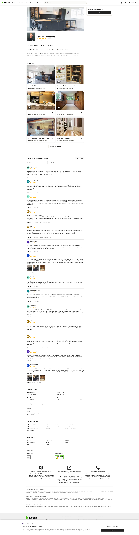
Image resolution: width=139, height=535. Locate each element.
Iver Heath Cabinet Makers (103, 491)
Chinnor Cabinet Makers (78, 491)
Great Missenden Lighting (32, 498)
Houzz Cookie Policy (53, 530)
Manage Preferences (112, 526)
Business (42, 49)
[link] (30, 189)
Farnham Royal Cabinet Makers (59, 492)
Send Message (99, 12)
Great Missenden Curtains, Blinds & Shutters (93, 499)
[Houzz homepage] (5, 2)
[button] (57, 162)
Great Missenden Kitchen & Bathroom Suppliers (49, 498)
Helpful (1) (30, 192)
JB (28, 242)
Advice (39, 2)
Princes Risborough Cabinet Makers (34, 491)
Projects (35, 49)
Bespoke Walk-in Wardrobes (80, 506)
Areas (53, 49)
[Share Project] (52, 85)
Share (43, 45)
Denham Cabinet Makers (72, 492)
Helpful (29, 177)
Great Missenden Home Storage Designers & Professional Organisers (66, 499)
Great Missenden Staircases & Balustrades (84, 498)
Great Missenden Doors (99, 498)
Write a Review (79, 158)
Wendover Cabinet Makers (49, 491)
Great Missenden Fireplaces (67, 498)
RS (28, 168)
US (28, 211)
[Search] (45, 2)
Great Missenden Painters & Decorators (45, 501)
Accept (113, 530)
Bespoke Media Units (101, 506)
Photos (13, 2)
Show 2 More (30, 430)
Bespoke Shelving (91, 506)
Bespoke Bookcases (44, 506)
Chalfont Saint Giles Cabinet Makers (64, 491)
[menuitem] (14, 3)
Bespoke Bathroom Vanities (32, 506)
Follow (81, 399)
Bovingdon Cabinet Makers (90, 491)
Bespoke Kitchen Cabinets (67, 506)
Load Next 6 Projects (55, 146)
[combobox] (65, 2)
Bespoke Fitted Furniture (55, 506)
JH (28, 255)
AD (28, 196)
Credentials (60, 49)
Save (51, 45)
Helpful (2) (30, 272)
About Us (29, 49)
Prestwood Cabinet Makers (45, 492)
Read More (29, 56)
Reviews (67, 49)
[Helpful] (27, 177)
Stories (32, 2)
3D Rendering (35, 508)
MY (28, 181)
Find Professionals (23, 2)
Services (48, 49)
